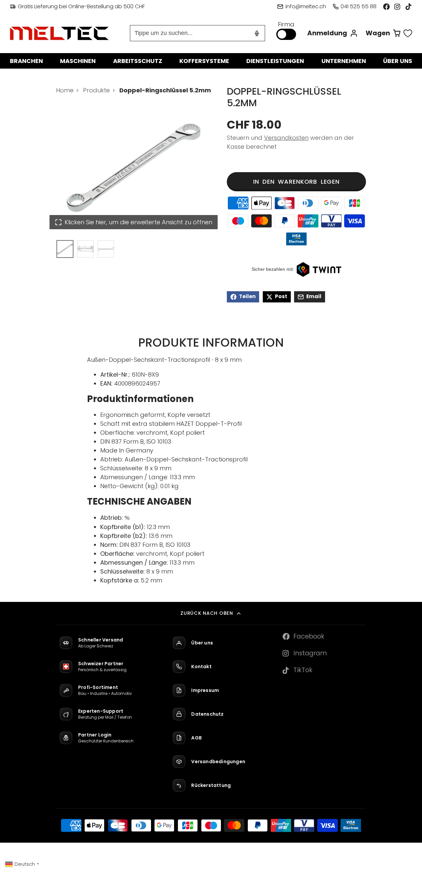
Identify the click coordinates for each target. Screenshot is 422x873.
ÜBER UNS (397, 61)
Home (65, 90)
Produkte (96, 90)
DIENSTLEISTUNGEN (275, 61)
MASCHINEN (78, 61)
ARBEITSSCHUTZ (137, 61)
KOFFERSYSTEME (204, 61)
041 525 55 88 (359, 6)
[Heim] (59, 33)
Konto (332, 33)
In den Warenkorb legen (296, 181)
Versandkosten (286, 138)
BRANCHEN (26, 61)
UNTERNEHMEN (343, 61)
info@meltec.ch (306, 6)
